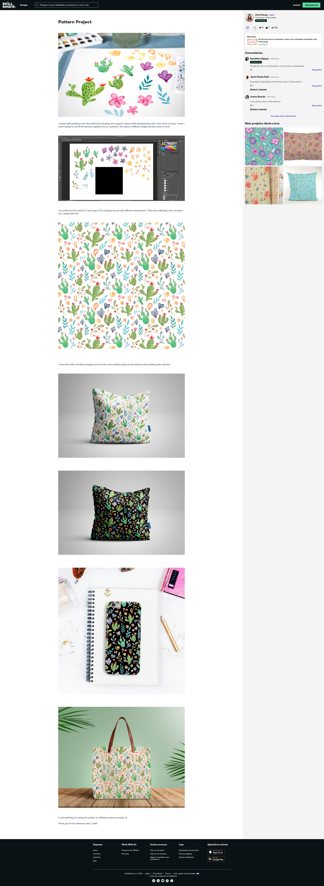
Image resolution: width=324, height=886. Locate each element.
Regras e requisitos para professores (159, 858)
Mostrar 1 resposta (258, 89)
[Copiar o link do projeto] (254, 27)
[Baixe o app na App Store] (219, 852)
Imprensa (96, 857)
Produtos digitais (185, 854)
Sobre (95, 850)
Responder (317, 70)
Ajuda (147, 874)
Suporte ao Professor (158, 854)
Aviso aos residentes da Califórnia (163, 876)
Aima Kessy (261, 15)
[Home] (9, 5)
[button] (29, 4)
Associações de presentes (189, 850)
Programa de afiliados (130, 850)
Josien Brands (257, 96)
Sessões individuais (186, 857)
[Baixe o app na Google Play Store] (219, 859)
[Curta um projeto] (247, 27)
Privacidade (157, 874)
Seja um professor (157, 850)
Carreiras (96, 854)
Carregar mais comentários (283, 116)
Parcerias (125, 854)
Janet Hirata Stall (259, 77)
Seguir (271, 15)
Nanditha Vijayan (259, 58)
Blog (94, 861)
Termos (168, 874)
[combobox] (66, 5)
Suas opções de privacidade (185, 873)
